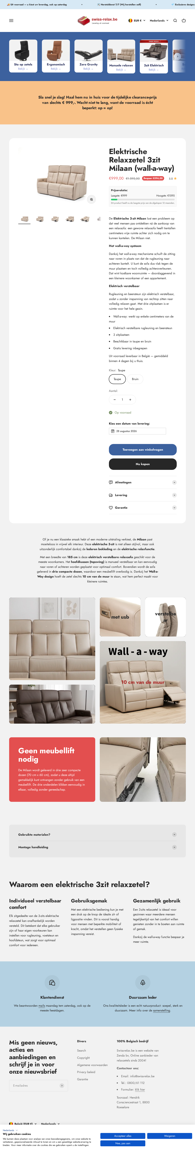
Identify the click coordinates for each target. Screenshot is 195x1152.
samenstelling (161, 1010)
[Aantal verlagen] (114, 399)
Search (81, 1050)
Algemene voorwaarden (92, 1065)
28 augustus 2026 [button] (126, 431)
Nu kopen (143, 464)
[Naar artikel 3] (55, 219)
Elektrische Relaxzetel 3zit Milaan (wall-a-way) (141, 160)
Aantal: (113, 391)
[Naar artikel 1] (24, 219)
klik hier (140, 1089)
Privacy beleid (86, 1072)
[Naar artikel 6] (100, 219)
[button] (10, 1130)
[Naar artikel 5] (85, 219)
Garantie (82, 1079)
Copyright (83, 1058)
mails (41, 1005)
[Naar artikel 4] (70, 219)
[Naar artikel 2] (40, 219)
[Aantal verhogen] (130, 399)
